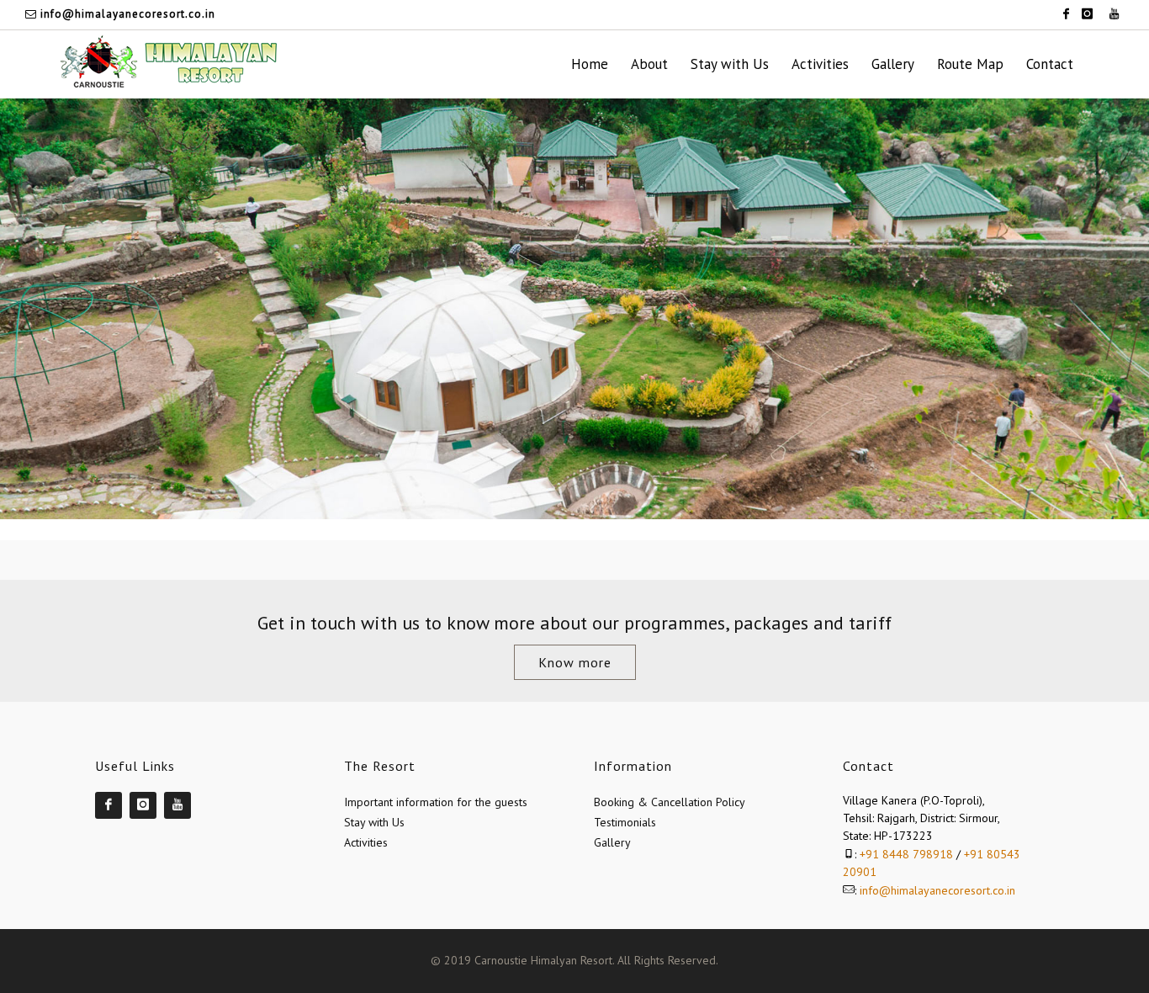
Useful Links (135, 765)
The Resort (380, 765)
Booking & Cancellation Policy (669, 802)
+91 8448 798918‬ (906, 854)
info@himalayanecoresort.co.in (126, 14)
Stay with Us (374, 822)
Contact (868, 765)
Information (633, 765)
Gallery (612, 842)
